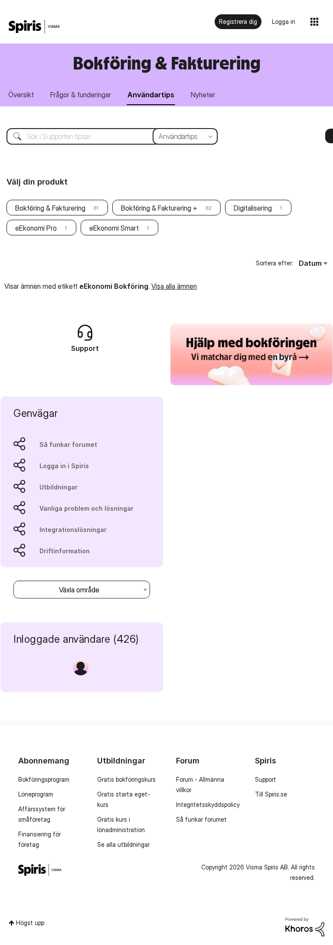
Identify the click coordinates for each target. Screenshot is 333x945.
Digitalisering (253, 208)
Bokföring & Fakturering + (159, 208)
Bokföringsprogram (43, 779)
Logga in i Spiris (64, 465)
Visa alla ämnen (174, 286)
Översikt (21, 94)
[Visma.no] (34, 27)
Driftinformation (64, 551)
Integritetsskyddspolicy (208, 804)
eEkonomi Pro (36, 228)
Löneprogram (35, 794)
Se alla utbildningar (123, 844)
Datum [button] (310, 263)
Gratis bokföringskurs (126, 779)
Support (265, 779)
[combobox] (106, 136)
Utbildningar (58, 487)
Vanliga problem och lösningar (86, 508)
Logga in (283, 21)
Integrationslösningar (73, 529)
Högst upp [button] (30, 922)
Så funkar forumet (68, 444)
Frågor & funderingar (80, 94)
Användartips (150, 94)
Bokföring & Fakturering (50, 208)
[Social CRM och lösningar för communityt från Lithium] (304, 926)
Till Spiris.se (271, 794)
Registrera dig (238, 21)
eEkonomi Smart (114, 228)
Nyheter (203, 94)
